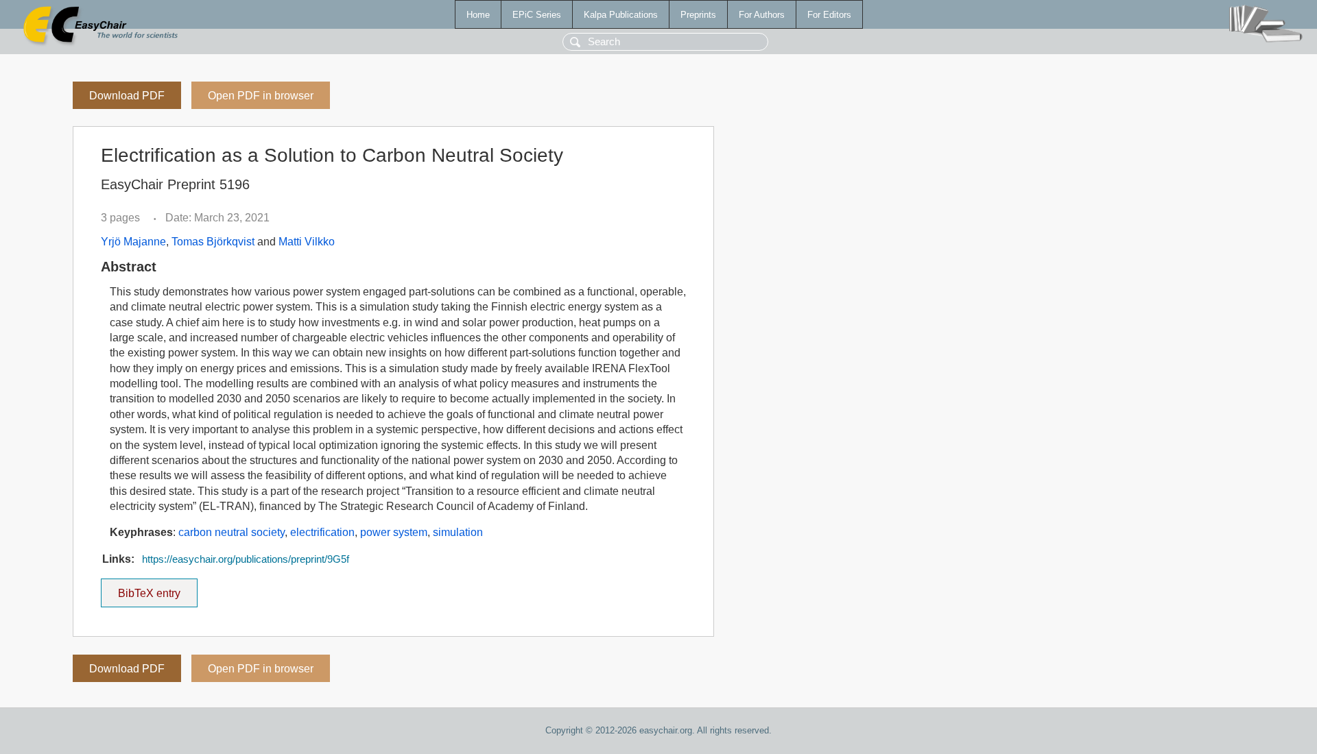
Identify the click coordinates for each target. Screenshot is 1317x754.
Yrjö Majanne (133, 241)
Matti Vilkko (306, 241)
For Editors (829, 15)
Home (478, 15)
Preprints (698, 15)
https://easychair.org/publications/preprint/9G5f (245, 559)
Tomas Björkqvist (212, 241)
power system (393, 532)
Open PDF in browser (260, 95)
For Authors (762, 15)
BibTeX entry (158, 589)
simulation (458, 532)
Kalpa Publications (621, 15)
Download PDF (127, 95)
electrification (322, 532)
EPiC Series (536, 15)
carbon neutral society (231, 532)
